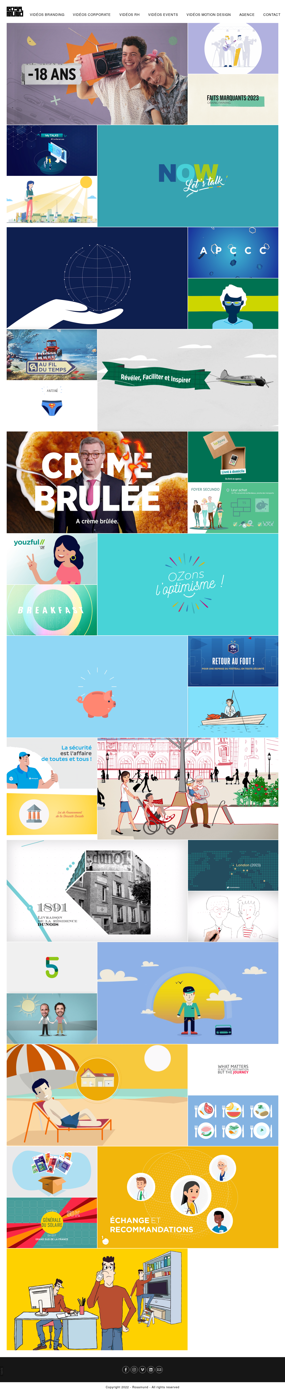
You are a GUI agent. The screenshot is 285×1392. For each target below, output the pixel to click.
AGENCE (247, 14)
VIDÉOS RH (129, 14)
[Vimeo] (142, 1369)
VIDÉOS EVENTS (163, 14)
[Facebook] (125, 1369)
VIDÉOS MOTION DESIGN (209, 14)
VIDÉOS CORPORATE (92, 14)
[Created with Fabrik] (1, 1371)
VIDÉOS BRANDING (47, 14)
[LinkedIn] (150, 1369)
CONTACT (272, 14)
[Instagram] (134, 1369)
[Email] (159, 1369)
